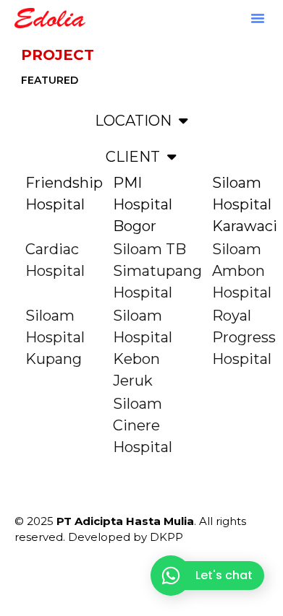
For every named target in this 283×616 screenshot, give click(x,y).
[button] (258, 18)
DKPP (166, 537)
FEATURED (49, 80)
